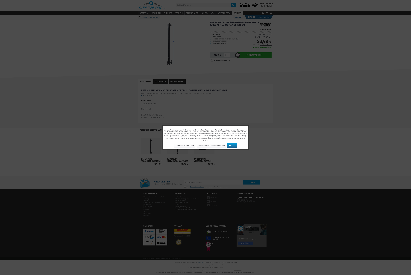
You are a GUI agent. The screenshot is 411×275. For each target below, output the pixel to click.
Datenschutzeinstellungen (184, 145)
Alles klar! (232, 145)
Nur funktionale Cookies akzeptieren (211, 145)
